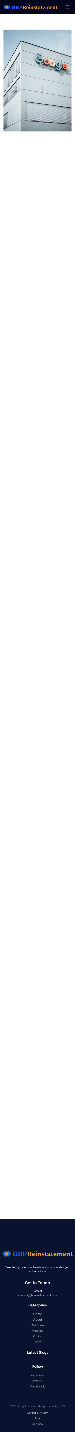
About (37, 1319)
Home (37, 1314)
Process (37, 1331)
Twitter (37, 1381)
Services (37, 1424)
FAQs (37, 1342)
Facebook (37, 1386)
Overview (37, 1325)
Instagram (37, 1375)
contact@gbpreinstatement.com (37, 1295)
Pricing (38, 1336)
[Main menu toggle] (67, 7)
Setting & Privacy (37, 1412)
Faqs (37, 1418)
